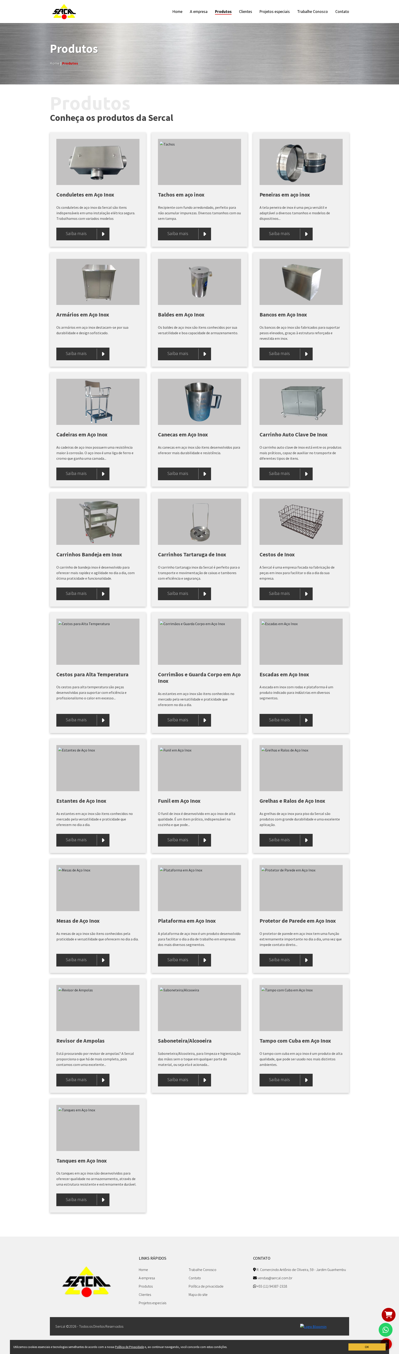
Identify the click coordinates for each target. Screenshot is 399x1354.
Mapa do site (198, 1294)
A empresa (199, 11)
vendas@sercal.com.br (274, 1278)
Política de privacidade (206, 1286)
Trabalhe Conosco (312, 11)
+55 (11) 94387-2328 (271, 1286)
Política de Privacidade (129, 1347)
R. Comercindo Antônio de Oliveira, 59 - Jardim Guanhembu (301, 1269)
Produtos (223, 11)
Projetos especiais (275, 11)
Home (177, 11)
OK (367, 1347)
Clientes (245, 11)
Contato (342, 11)
